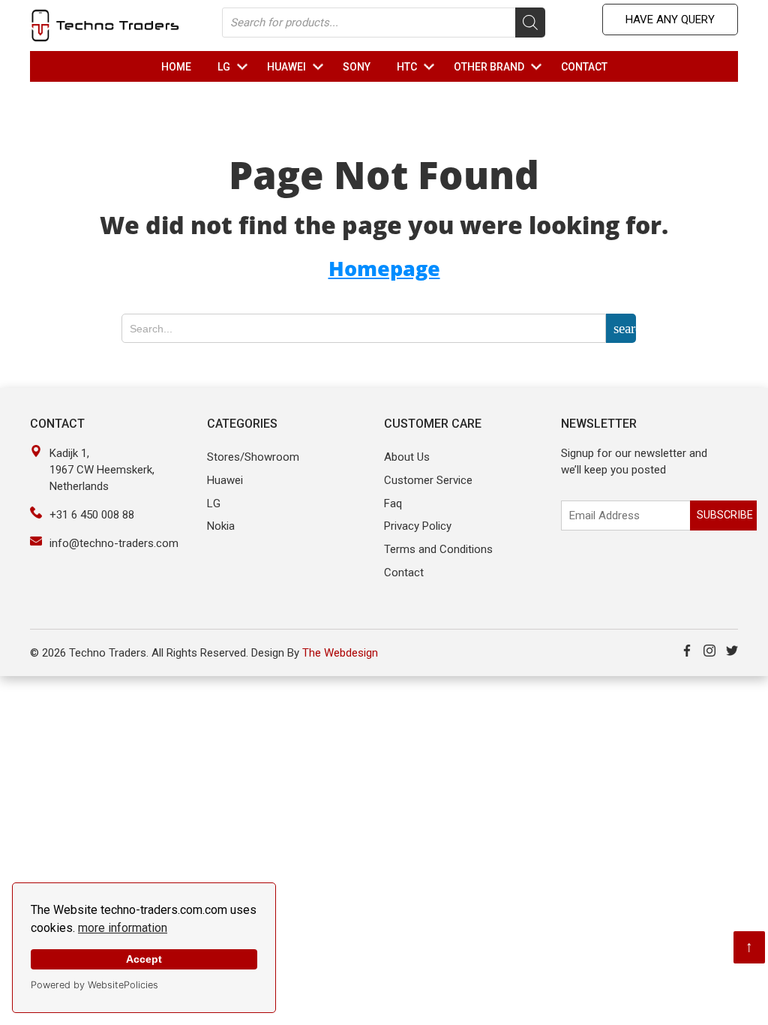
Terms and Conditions (438, 549)
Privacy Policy (418, 526)
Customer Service (428, 480)
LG (235, 67)
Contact (584, 67)
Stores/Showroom (253, 457)
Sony (356, 67)
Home (176, 67)
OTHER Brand (500, 67)
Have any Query (670, 19)
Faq (393, 503)
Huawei (225, 480)
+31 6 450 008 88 (92, 515)
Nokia (221, 526)
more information (122, 928)
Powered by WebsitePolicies (94, 984)
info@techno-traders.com (114, 543)
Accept (144, 959)
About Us (407, 457)
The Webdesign (340, 653)
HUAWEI (297, 67)
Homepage (384, 268)
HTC (418, 67)
